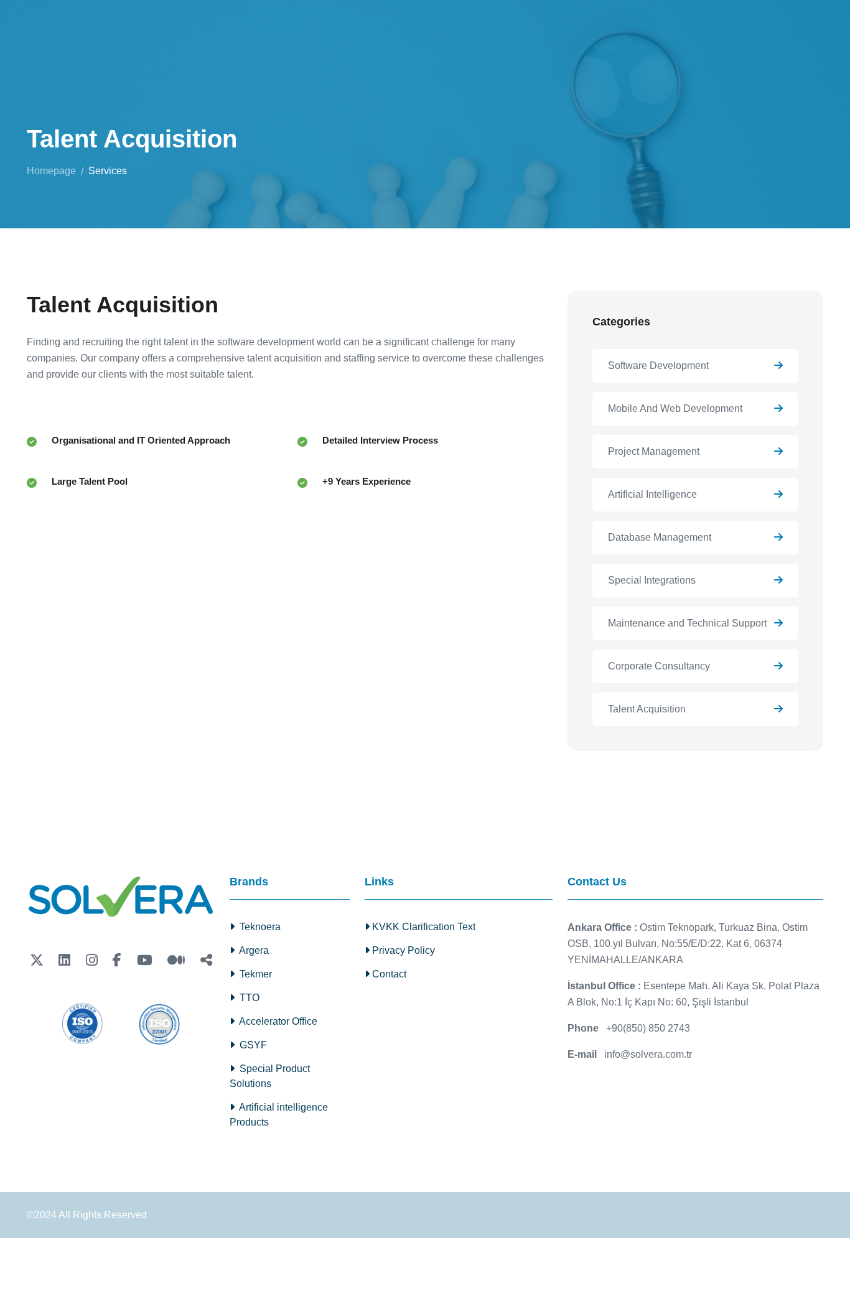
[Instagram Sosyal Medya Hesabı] (92, 960)
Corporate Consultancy (659, 666)
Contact (388, 974)
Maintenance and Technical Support (687, 623)
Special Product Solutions (270, 1076)
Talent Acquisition (647, 709)
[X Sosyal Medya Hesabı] (37, 960)
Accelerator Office (276, 1021)
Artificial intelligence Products (279, 1114)
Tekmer (253, 974)
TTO (247, 997)
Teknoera (258, 926)
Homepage (51, 171)
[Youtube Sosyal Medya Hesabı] (144, 960)
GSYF (251, 1045)
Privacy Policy (402, 950)
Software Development (658, 365)
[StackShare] (206, 960)
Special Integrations (652, 580)
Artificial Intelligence (652, 494)
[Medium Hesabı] (176, 960)
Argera (252, 950)
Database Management (659, 537)
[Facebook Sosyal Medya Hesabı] (117, 960)
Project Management (653, 451)
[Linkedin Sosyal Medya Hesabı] (64, 960)
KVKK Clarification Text (422, 926)
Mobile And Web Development (675, 408)
